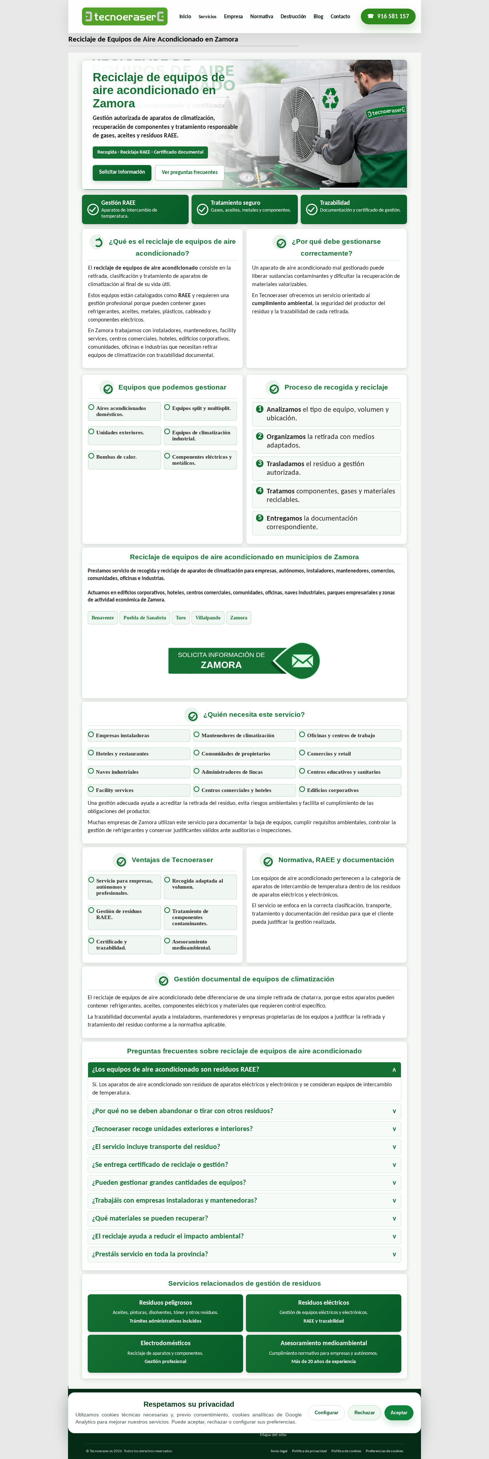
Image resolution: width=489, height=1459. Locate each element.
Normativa (261, 17)
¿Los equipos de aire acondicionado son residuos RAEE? (175, 1069)
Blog (318, 17)
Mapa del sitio (273, 1435)
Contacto (340, 17)
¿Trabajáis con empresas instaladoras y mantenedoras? (174, 1200)
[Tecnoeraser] (125, 16)
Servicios (208, 17)
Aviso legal (279, 1451)
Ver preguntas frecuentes (190, 172)
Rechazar (364, 1412)
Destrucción (293, 17)
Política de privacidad (309, 1451)
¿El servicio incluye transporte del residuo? (156, 1147)
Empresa (233, 17)
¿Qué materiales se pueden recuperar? (150, 1218)
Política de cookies (346, 1451)
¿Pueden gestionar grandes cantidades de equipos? (169, 1183)
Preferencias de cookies (384, 1451)
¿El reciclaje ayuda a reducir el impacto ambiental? (168, 1236)
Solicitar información (122, 172)
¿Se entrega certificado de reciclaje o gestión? (160, 1165)
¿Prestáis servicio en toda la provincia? (150, 1254)
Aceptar (399, 1412)
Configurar (326, 1412)
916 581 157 (393, 17)
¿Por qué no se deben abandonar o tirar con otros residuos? (182, 1111)
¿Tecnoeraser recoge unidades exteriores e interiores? (172, 1129)
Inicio (185, 17)
